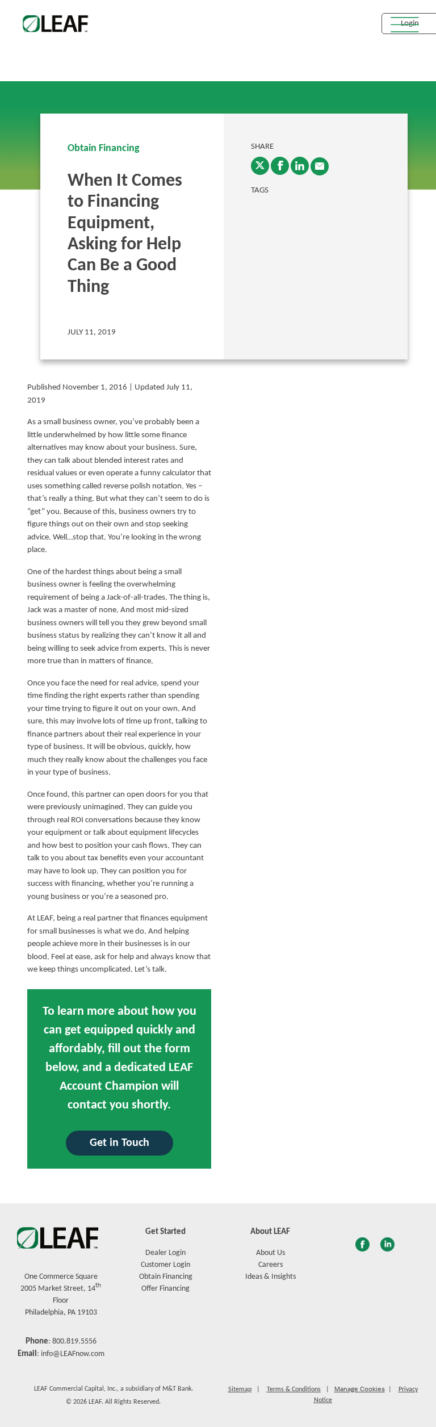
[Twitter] (260, 166)
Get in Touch (119, 1143)
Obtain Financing (104, 148)
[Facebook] (280, 166)
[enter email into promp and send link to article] (320, 166)
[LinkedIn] (300, 166)
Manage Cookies (359, 1389)
